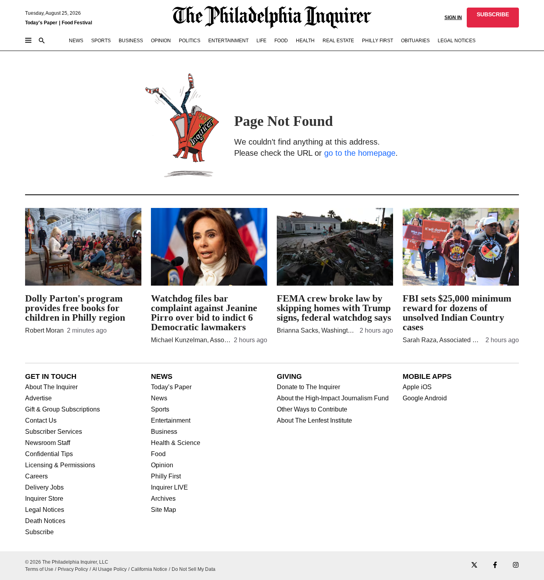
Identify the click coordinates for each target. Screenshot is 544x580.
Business (164, 432)
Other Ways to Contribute (312, 409)
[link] (493, 17)
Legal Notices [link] (457, 40)
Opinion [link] (161, 40)
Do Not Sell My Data (193, 569)
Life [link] (261, 40)
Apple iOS (417, 387)
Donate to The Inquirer (308, 387)
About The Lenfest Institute (314, 420)
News (159, 398)
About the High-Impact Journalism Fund (333, 398)
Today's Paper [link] (41, 22)
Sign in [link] (453, 17)
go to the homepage (359, 153)
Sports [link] (101, 40)
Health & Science (175, 443)
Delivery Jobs (44, 487)
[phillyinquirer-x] (474, 565)
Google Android (425, 398)
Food (158, 454)
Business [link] (131, 40)
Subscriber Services (53, 432)
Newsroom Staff (47, 443)
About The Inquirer (51, 387)
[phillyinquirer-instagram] (516, 565)
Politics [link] (189, 40)
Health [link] (305, 40)
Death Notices (45, 521)
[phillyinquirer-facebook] (495, 565)
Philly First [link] (377, 40)
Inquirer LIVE (169, 487)
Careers (36, 476)
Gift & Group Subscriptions (62, 409)
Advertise (38, 398)
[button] (493, 17)
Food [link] (281, 40)
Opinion (162, 465)
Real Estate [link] (338, 40)
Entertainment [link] (228, 40)
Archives (163, 499)
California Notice (149, 569)
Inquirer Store (44, 499)
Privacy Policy (73, 569)
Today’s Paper (171, 387)
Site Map (163, 510)
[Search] (42, 41)
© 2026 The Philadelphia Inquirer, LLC (66, 562)
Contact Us (41, 420)
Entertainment (170, 420)
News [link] (76, 40)
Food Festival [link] (77, 22)
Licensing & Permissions (60, 465)
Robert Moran (44, 330)
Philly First (166, 476)
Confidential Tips (49, 454)
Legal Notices (44, 510)
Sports (160, 409)
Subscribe (39, 532)
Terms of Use (39, 569)
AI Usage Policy (109, 569)
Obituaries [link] (415, 40)
